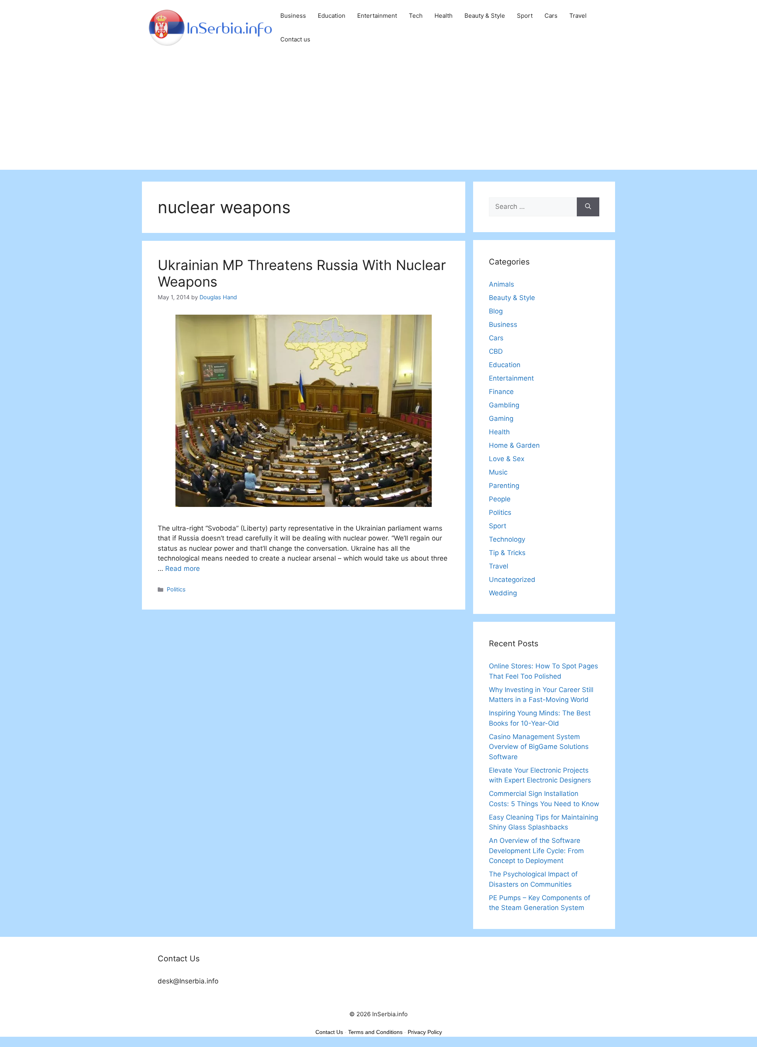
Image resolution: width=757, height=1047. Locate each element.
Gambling (504, 405)
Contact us (295, 39)
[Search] (588, 206)
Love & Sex (506, 459)
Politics (176, 589)
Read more (182, 568)
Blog (496, 311)
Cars (550, 15)
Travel (578, 15)
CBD (496, 351)
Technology (507, 539)
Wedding (503, 593)
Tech (416, 15)
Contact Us (329, 1032)
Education (331, 15)
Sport (525, 15)
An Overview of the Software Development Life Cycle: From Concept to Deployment (536, 851)
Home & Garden (514, 445)
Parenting (504, 486)
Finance (501, 392)
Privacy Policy (425, 1032)
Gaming (501, 418)
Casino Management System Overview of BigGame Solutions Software (539, 747)
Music (498, 472)
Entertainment (377, 15)
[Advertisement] (378, 114)
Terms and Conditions (375, 1032)
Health (443, 15)
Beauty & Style (484, 15)
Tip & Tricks (507, 553)
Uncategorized (512, 580)
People (500, 499)
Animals (501, 284)
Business (293, 15)
